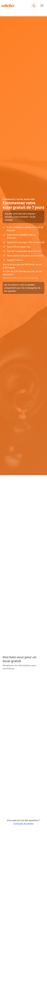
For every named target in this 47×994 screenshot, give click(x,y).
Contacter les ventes (23, 823)
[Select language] (34, 6)
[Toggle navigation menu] (41, 5)
